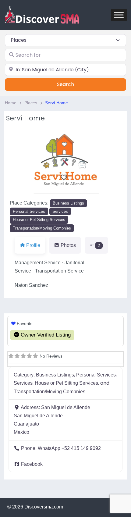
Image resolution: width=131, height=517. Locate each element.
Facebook (32, 464)
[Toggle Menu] (119, 15)
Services (60, 211)
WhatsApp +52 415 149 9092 (69, 448)
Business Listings (68, 203)
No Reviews (51, 356)
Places (30, 102)
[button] (96, 245)
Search (73, 84)
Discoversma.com (43, 506)
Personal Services (29, 211)
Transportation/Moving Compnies (42, 228)
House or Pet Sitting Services (39, 219)
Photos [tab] (68, 245)
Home (10, 102)
